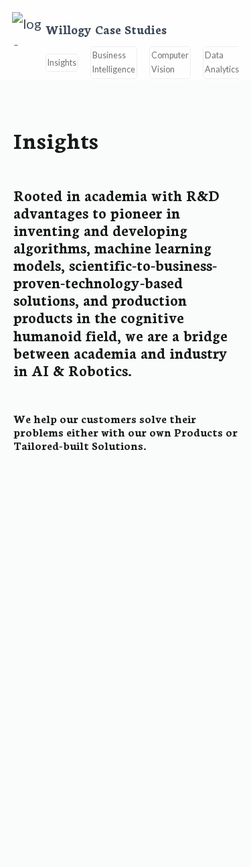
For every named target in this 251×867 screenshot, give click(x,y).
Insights (62, 63)
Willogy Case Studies (106, 29)
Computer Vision (170, 62)
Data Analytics (222, 62)
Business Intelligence (113, 62)
